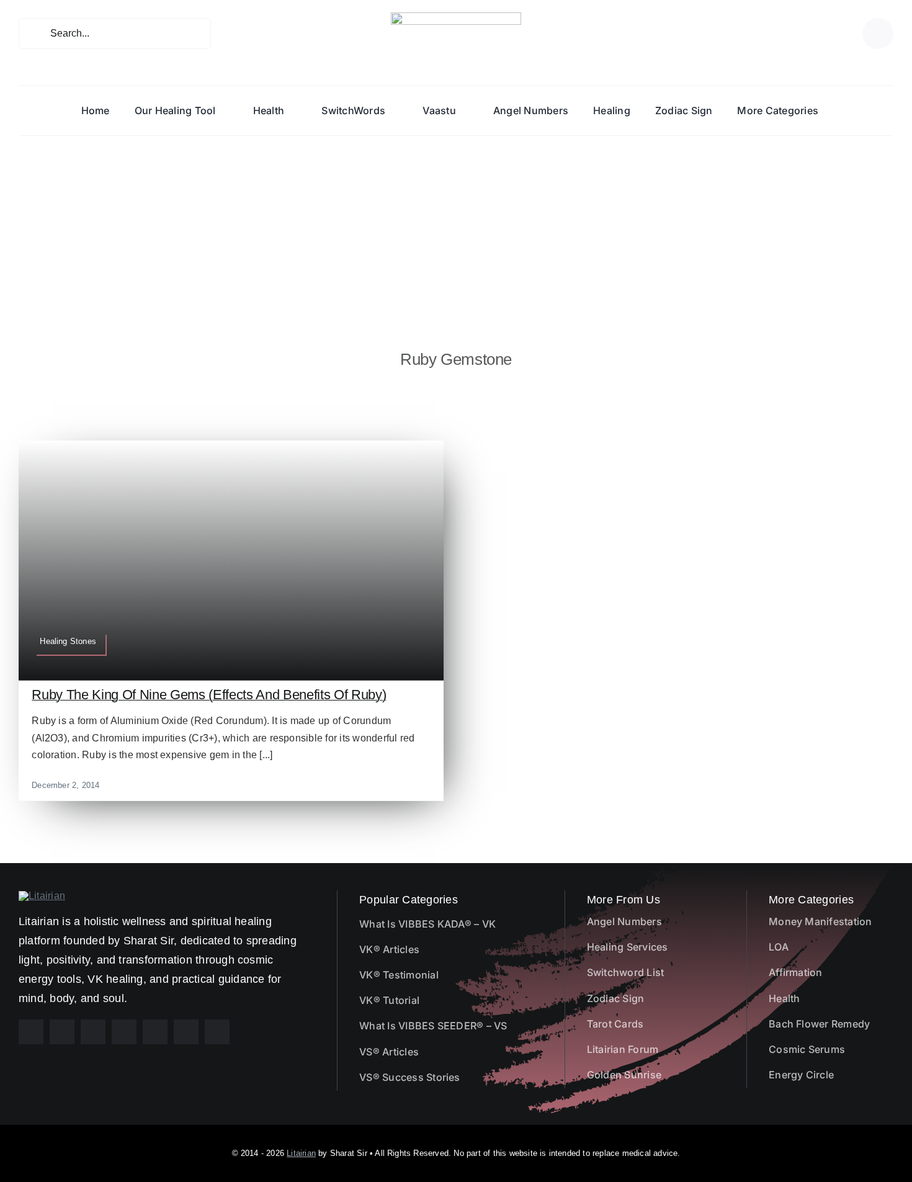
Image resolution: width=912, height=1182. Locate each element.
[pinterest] (93, 1031)
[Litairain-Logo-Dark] (456, 17)
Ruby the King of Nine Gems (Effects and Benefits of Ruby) (209, 694)
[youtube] (124, 1031)
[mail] (186, 1031)
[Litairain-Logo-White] (42, 895)
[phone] (217, 1031)
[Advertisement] (456, 229)
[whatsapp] (155, 1031)
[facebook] (31, 1031)
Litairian (301, 1153)
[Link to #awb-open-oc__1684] (877, 33)
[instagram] (62, 1031)
